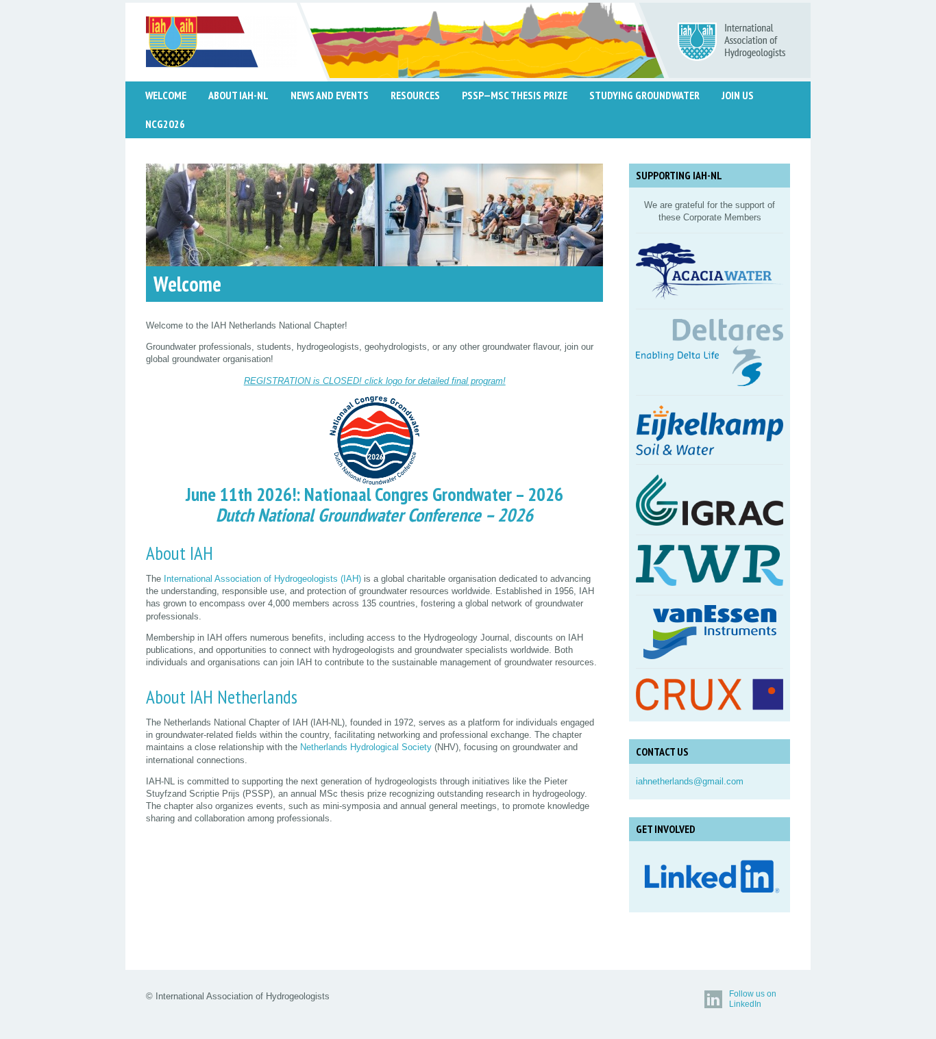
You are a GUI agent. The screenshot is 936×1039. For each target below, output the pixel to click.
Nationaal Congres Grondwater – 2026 (433, 494)
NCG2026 (165, 124)
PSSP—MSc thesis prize (514, 95)
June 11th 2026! (241, 494)
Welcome (165, 95)
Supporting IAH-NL (679, 175)
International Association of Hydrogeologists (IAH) (262, 579)
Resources (415, 95)
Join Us (738, 95)
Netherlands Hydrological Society (366, 747)
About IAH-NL (238, 95)
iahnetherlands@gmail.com (689, 781)
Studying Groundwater (644, 95)
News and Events (330, 95)
